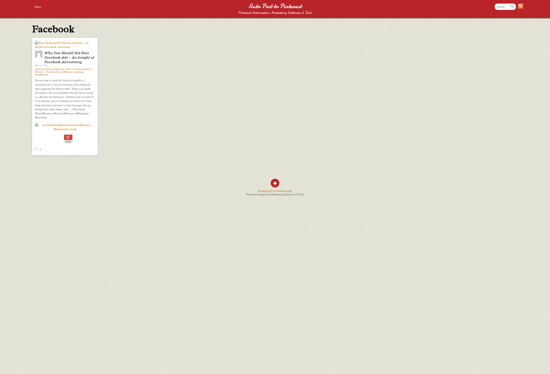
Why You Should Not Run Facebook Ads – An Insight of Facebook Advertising (69, 57)
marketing (79, 71)
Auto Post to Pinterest (275, 6)
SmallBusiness (41, 74)
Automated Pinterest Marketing (49, 69)
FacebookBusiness (64, 71)
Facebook (50, 71)
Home (38, 7)
